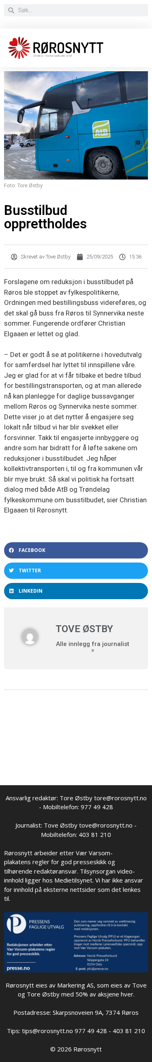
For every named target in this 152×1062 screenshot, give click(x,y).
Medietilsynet (73, 880)
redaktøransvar (55, 871)
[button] (76, 550)
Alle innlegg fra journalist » (92, 647)
